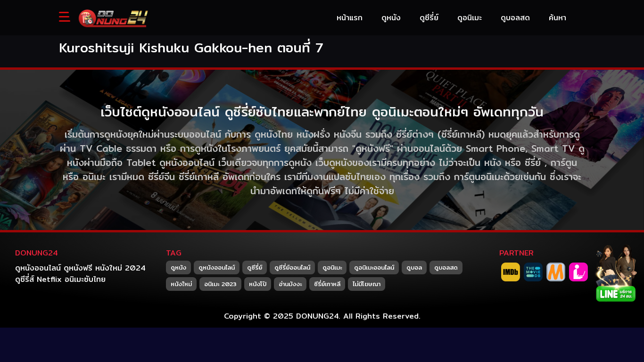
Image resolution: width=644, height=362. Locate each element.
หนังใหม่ (181, 283)
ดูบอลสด (446, 267)
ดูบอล (414, 267)
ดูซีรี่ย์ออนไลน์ (292, 267)
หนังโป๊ (257, 283)
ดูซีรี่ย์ (254, 267)
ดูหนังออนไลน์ (216, 267)
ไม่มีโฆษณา (366, 283)
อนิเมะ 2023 (220, 283)
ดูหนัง (178, 267)
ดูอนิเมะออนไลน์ (374, 267)
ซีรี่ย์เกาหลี (327, 283)
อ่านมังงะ (290, 283)
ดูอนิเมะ (332, 267)
